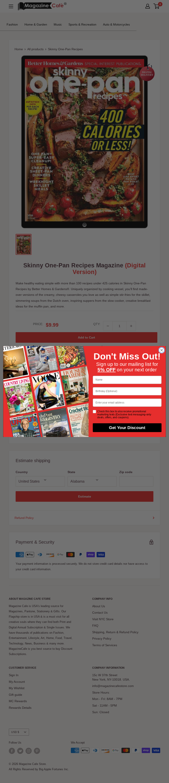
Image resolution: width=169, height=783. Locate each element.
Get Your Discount (127, 427)
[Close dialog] (161, 350)
